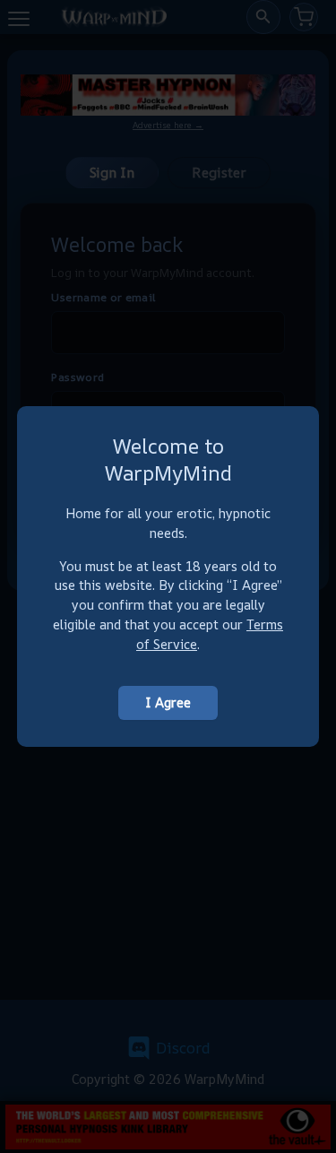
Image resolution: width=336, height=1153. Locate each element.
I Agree (168, 702)
